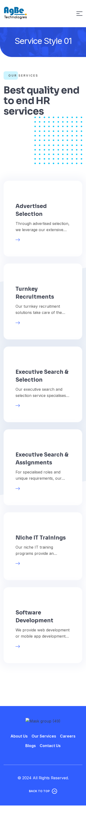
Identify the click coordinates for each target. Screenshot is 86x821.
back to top (39, 791)
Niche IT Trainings (41, 538)
